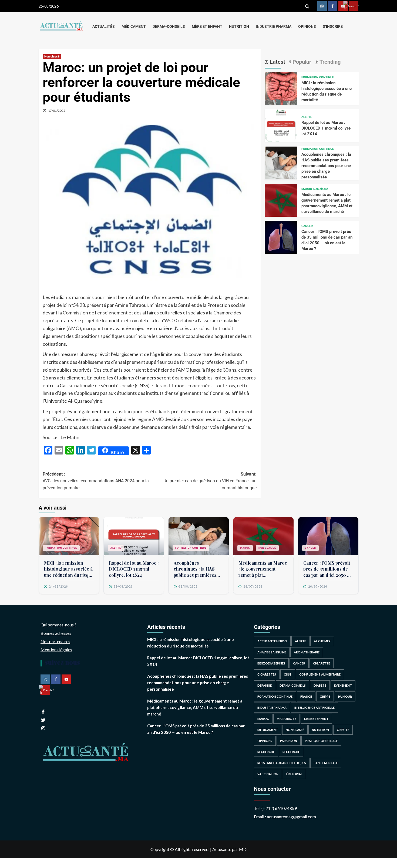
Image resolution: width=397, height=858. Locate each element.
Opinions (264, 740)
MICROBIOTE (286, 718)
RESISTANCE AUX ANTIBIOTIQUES (281, 763)
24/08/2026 (58, 586)
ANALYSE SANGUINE (271, 652)
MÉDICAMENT (134, 26)
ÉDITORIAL (294, 774)
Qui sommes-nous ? (58, 624)
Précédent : (96, 481)
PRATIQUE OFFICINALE (321, 740)
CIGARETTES (266, 674)
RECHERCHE (266, 752)
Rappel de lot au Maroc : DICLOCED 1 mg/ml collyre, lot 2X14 (326, 128)
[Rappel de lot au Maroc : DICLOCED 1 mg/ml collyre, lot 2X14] (281, 124)
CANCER (307, 226)
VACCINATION (267, 774)
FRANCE (306, 696)
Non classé (51, 56)
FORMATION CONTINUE (317, 77)
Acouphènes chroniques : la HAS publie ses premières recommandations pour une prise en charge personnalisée (326, 165)
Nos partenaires (55, 641)
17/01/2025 (56, 110)
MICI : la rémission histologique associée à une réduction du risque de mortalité (68, 569)
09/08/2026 (123, 586)
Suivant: (210, 481)
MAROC (306, 189)
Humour (345, 696)
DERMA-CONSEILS (169, 26)
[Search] (307, 6)
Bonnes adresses (56, 633)
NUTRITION (239, 26)
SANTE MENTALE (326, 763)
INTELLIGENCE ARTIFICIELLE (314, 707)
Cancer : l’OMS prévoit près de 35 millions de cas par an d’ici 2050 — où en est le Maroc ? (327, 569)
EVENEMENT (343, 685)
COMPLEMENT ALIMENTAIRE (320, 674)
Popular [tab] (301, 62)
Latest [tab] (276, 62)
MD (243, 849)
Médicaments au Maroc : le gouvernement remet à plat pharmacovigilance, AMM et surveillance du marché (262, 569)
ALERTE (306, 117)
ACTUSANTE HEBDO (272, 641)
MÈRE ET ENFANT (207, 26)
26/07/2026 (317, 586)
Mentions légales (56, 649)
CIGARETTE (321, 663)
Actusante (221, 849)
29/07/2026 (252, 586)
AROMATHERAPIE (306, 652)
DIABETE (320, 685)
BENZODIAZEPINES (271, 663)
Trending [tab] (329, 62)
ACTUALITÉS (103, 26)
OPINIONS (307, 26)
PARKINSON (288, 740)
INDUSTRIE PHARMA (273, 26)
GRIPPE (325, 696)
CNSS (287, 674)
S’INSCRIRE (333, 26)
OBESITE (343, 729)
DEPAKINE (264, 685)
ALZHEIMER (322, 641)
